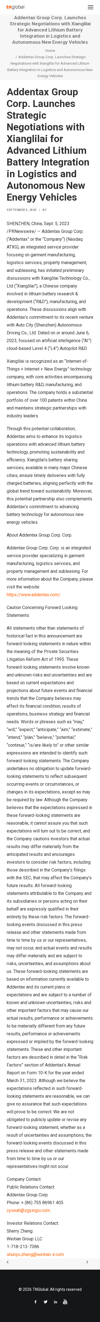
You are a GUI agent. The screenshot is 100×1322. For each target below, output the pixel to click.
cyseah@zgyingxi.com (28, 1210)
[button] (90, 7)
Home (50, 50)
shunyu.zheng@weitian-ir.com (35, 1254)
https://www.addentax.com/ (33, 594)
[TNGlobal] (15, 7)
